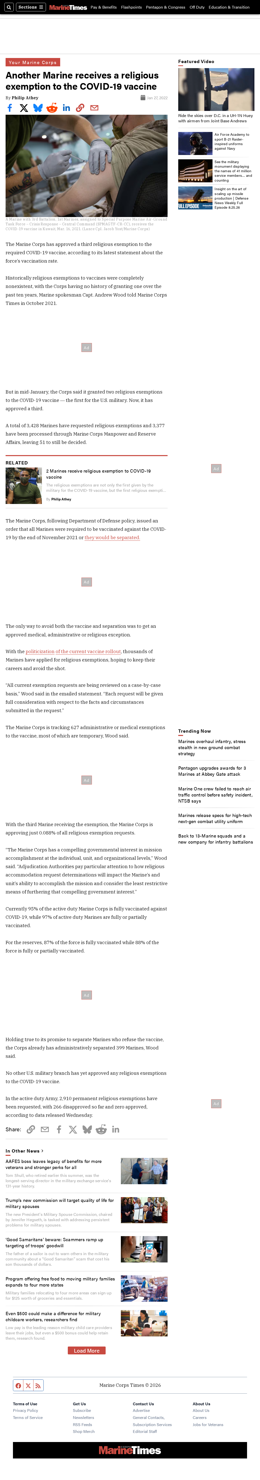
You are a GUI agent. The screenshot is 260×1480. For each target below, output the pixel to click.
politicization (40, 651)
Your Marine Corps (33, 62)
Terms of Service (28, 1417)
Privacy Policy (25, 1410)
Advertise (141, 1410)
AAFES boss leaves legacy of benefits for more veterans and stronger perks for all (54, 1164)
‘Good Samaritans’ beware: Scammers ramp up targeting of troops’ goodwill (54, 1242)
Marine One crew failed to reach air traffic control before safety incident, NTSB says (215, 794)
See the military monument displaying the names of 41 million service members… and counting (233, 171)
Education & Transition (229, 7)
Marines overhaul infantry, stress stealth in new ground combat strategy (212, 747)
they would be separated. (112, 537)
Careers (200, 1417)
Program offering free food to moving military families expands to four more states (60, 1281)
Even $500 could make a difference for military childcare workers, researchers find (53, 1316)
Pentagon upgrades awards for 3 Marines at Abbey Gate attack (212, 770)
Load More (87, 1350)
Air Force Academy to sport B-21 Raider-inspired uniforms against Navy (232, 141)
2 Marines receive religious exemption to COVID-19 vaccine (98, 473)
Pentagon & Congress (165, 7)
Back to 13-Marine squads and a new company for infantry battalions (215, 838)
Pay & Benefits (104, 7)
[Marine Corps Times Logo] (68, 7)
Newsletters (83, 1417)
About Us (201, 1410)
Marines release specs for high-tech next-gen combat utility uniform (215, 818)
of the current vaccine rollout (88, 651)
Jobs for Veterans (208, 1424)
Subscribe (82, 1410)
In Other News (22, 1150)
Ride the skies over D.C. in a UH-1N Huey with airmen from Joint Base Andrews (215, 118)
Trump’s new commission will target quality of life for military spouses (60, 1203)
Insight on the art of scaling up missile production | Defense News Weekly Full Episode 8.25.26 (231, 198)
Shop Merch (84, 1431)
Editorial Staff (145, 1431)
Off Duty (197, 7)
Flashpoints (131, 7)
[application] (216, 89)
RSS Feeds (82, 1424)
